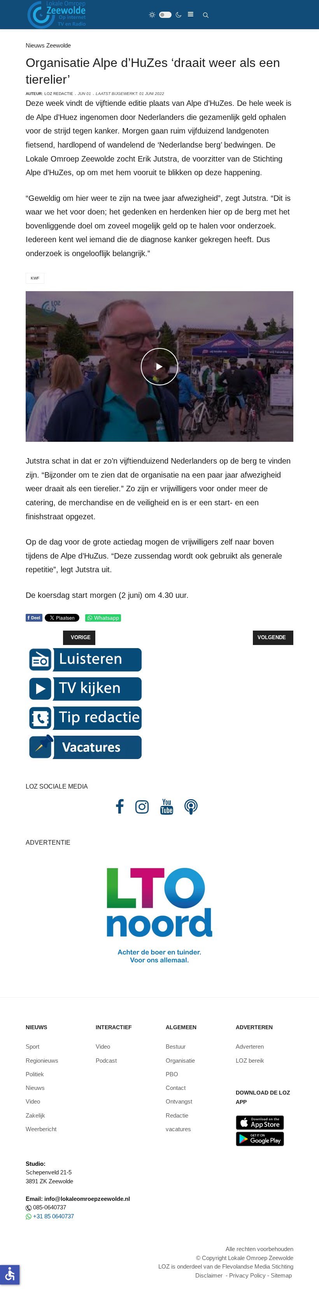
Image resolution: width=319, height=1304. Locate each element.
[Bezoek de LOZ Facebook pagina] (119, 806)
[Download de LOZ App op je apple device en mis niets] (260, 1122)
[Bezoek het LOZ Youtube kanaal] (166, 806)
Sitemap (281, 1275)
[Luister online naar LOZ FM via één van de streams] (84, 659)
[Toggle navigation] (190, 14)
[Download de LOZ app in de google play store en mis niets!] (260, 1138)
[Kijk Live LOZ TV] (84, 688)
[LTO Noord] (159, 913)
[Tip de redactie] (84, 717)
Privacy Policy (247, 1275)
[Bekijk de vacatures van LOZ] (84, 746)
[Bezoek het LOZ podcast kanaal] (191, 806)
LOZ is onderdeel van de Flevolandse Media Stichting (225, 1266)
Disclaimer (209, 1275)
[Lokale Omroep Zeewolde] (57, 14)
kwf (35, 278)
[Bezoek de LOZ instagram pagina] (142, 806)
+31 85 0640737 (53, 1216)
